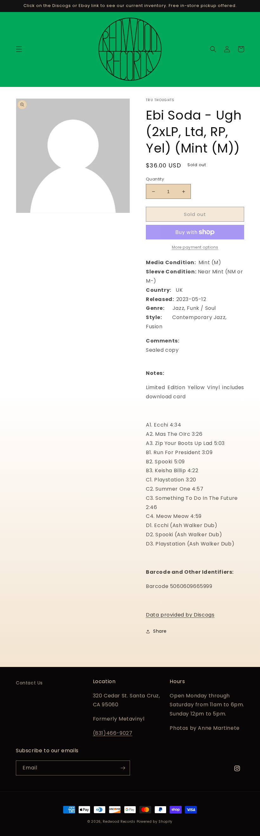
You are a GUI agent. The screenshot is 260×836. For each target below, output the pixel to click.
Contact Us (29, 683)
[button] (19, 49)
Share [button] (160, 631)
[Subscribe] (123, 768)
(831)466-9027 (113, 733)
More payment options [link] (195, 247)
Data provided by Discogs (180, 614)
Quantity (155, 179)
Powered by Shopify (155, 821)
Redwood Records (119, 821)
